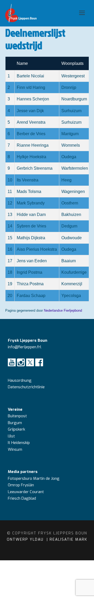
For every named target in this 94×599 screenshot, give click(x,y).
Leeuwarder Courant (26, 491)
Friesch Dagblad (22, 498)
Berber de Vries (31, 134)
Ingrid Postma (29, 272)
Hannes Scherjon (33, 99)
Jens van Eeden (32, 261)
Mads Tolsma (29, 191)
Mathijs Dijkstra (31, 238)
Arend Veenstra (31, 122)
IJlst (11, 436)
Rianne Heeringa (33, 145)
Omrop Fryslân (21, 485)
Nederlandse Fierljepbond (63, 310)
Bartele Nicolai (30, 76)
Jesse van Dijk (30, 111)
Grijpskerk (16, 429)
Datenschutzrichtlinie (26, 387)
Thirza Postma (30, 284)
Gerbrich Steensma (34, 168)
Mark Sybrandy (31, 203)
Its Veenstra (27, 180)
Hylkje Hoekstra (31, 157)
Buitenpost (17, 416)
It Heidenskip (19, 442)
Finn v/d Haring (31, 87)
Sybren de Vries (31, 226)
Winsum (15, 449)
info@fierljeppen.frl (24, 347)
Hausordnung (20, 380)
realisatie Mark (68, 539)
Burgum (15, 422)
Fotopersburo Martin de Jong (34, 478)
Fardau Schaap (31, 295)
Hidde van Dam (31, 214)
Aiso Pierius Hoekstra (37, 249)
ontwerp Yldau (26, 539)
